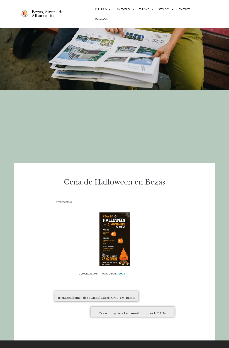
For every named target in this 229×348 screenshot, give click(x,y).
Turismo (144, 9)
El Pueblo (101, 9)
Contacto (185, 9)
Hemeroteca (123, 9)
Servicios (164, 9)
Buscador (101, 18)
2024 (122, 273)
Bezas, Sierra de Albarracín (48, 14)
